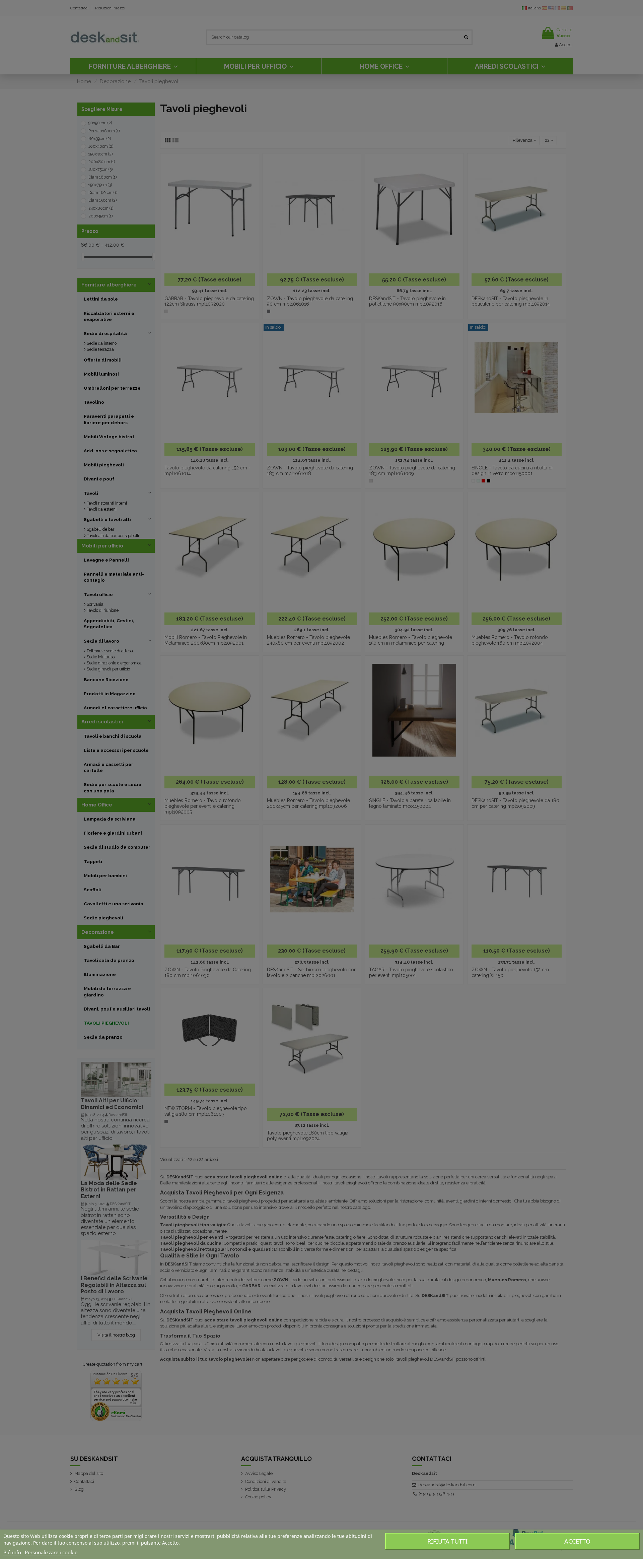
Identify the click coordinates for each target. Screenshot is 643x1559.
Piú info (12, 1552)
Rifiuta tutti (447, 1541)
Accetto (577, 1541)
